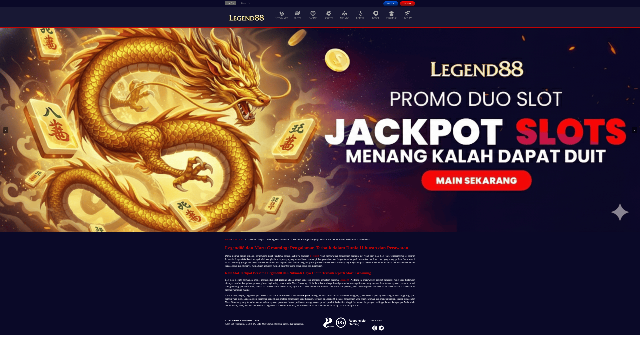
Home (228, 239)
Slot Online (238, 239)
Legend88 (314, 256)
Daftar (408, 3)
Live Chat (230, 3)
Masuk (391, 3)
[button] (5, 130)
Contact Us (245, 3)
